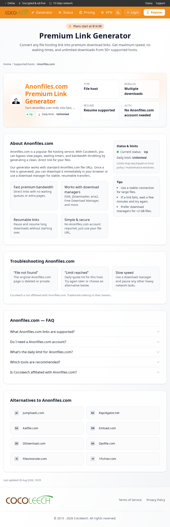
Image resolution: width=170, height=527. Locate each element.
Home (7, 64)
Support (160, 3)
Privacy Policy (156, 500)
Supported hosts (24, 64)
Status (149, 3)
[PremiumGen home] (17, 12)
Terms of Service (130, 500)
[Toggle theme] (118, 12)
